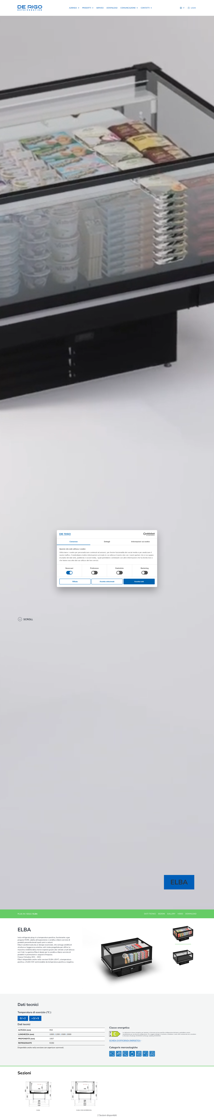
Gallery (171, 914)
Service (100, 8)
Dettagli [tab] (107, 542)
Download (112, 8)
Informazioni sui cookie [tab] (140, 542)
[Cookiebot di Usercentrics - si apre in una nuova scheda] (145, 534)
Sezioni (161, 914)
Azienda (73, 8)
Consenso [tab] (74, 542)
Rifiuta (75, 581)
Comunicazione (128, 8)
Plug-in (21, 914)
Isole (28, 914)
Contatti (145, 8)
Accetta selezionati (107, 581)
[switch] (94, 572)
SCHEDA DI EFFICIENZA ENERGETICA (125, 1040)
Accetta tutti (139, 581)
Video (180, 914)
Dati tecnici (150, 914)
